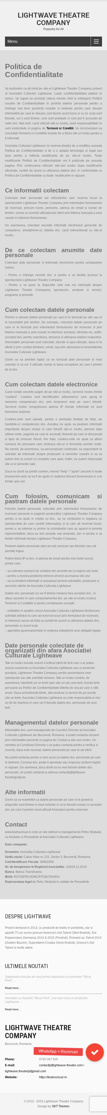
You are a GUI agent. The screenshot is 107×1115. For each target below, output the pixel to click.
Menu (12, 41)
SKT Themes (60, 1106)
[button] (95, 1052)
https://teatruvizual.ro (53, 1077)
